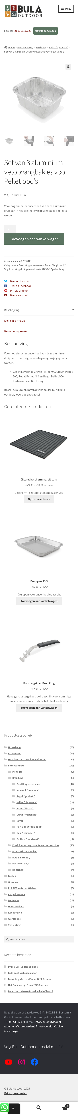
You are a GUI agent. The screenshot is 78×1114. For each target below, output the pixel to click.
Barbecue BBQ (25, 47)
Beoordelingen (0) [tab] (15, 331)
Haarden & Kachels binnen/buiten (27, 759)
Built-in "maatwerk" (28, 839)
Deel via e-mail (19, 295)
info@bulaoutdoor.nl (48, 1022)
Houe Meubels (16, 906)
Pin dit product (19, 290)
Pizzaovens (14, 753)
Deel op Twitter (19, 281)
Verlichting (14, 925)
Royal (20, 820)
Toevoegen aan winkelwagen (34, 238)
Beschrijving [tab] (11, 310)
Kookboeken (15, 912)
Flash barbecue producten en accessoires (35, 845)
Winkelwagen (60, 1104)
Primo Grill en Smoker (24, 851)
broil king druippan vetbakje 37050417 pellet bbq (36, 269)
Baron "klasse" (25, 808)
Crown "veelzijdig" (27, 814)
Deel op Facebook (20, 286)
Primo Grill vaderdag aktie (23, 966)
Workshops (14, 918)
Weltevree (13, 900)
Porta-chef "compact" (29, 826)
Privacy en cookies (15, 1093)
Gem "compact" (26, 833)
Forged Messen (16, 894)
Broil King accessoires (31, 265)
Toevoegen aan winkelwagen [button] (39, 601)
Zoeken (39, 1108)
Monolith (17, 771)
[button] (68, 67)
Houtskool (18, 869)
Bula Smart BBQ (21, 857)
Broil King (41, 47)
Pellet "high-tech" (58, 47)
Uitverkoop (14, 747)
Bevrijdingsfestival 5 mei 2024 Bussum (30, 979)
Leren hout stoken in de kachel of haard (30, 991)
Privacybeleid (44, 1026)
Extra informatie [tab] (14, 320)
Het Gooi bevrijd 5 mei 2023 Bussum (28, 985)
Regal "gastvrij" (26, 796)
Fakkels (12, 875)
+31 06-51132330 (22, 30)
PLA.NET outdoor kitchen (22, 888)
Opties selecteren (39, 499)
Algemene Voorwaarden (19, 1026)
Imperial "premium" (28, 790)
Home (11, 47)
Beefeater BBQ (20, 863)
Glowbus (13, 882)
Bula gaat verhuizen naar (22, 973)
